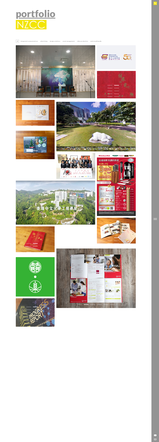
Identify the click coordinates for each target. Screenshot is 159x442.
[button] (110, 85)
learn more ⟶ (55, 74)
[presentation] (102, 85)
